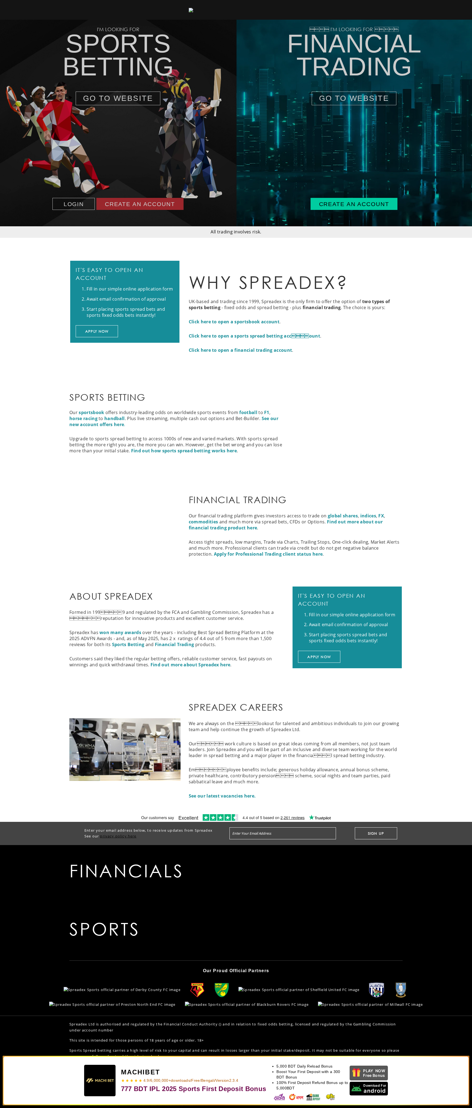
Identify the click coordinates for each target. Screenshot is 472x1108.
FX (381, 516)
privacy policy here (118, 836)
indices (368, 516)
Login (74, 204)
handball (114, 418)
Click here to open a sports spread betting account (254, 336)
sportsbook (91, 412)
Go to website (118, 98)
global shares (343, 516)
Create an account (140, 204)
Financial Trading (174, 644)
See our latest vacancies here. (222, 796)
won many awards (120, 632)
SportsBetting (118, 55)
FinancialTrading (354, 55)
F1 (266, 412)
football (248, 412)
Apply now (97, 331)
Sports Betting (128, 644)
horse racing (83, 418)
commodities (203, 522)
